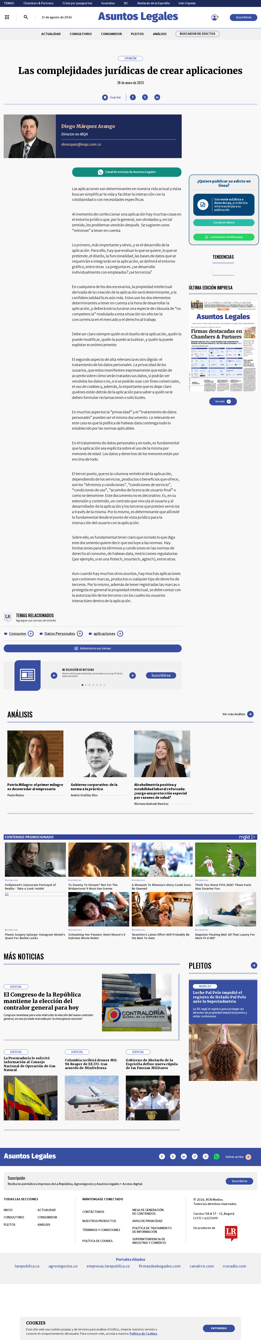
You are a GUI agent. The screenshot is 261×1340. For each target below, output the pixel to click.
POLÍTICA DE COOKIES (97, 1241)
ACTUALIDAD (51, 34)
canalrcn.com (202, 1266)
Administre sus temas (95, 648)
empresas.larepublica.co (108, 1266)
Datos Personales (59, 633)
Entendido (219, 1328)
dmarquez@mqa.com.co (81, 144)
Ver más (220, 401)
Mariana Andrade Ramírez (151, 804)
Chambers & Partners (38, 3)
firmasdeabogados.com (160, 1266)
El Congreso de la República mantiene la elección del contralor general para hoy (42, 1001)
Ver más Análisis (233, 714)
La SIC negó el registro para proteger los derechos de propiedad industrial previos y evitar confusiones (220, 1012)
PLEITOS (137, 34)
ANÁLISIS (160, 34)
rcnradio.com (234, 1266)
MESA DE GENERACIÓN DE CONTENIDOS (148, 1212)
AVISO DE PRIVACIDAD (147, 1221)
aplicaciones (104, 633)
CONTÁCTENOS (93, 1212)
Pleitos (200, 965)
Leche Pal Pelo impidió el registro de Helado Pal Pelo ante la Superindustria (219, 997)
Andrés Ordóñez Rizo (84, 795)
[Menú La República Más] (7, 17)
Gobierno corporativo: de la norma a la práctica (94, 787)
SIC (126, 3)
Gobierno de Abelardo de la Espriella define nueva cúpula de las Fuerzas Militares (152, 1064)
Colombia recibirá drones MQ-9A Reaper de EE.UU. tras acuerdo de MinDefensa (91, 1064)
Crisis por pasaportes (77, 3)
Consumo (17, 633)
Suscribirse (243, 17)
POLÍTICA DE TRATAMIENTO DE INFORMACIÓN (151, 1230)
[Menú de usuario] (214, 17)
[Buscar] (26, 17)
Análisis (20, 714)
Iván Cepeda (187, 3)
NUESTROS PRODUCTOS (99, 1221)
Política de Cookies (143, 1334)
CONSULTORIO (81, 34)
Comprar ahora (223, 222)
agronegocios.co (63, 1266)
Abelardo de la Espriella (153, 3)
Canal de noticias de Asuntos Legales (130, 172)
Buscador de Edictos (197, 34)
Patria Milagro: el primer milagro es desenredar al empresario (35, 787)
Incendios (108, 3)
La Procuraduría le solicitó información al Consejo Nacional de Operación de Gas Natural (29, 1064)
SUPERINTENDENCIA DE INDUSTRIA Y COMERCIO (149, 1241)
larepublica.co (27, 1266)
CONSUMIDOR (111, 34)
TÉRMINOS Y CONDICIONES (101, 1230)
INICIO (8, 1210)
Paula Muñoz (15, 795)
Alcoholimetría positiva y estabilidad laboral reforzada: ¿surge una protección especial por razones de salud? (160, 791)
